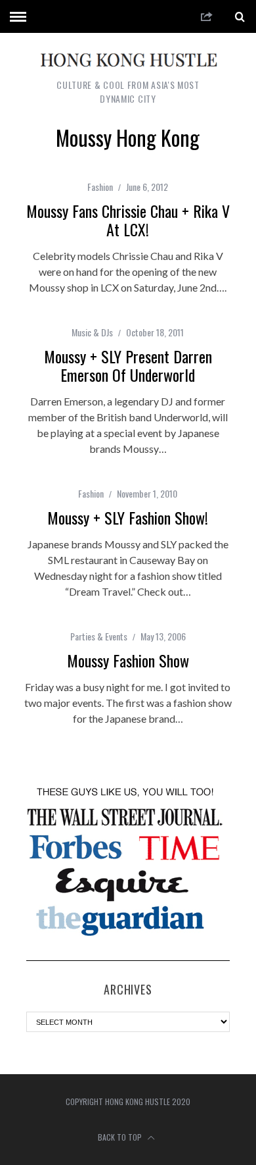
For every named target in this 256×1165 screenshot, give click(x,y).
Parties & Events (98, 636)
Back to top (121, 1137)
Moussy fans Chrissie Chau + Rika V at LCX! (128, 220)
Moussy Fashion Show (128, 660)
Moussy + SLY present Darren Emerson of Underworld (128, 365)
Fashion (100, 187)
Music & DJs (92, 332)
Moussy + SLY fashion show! (127, 517)
